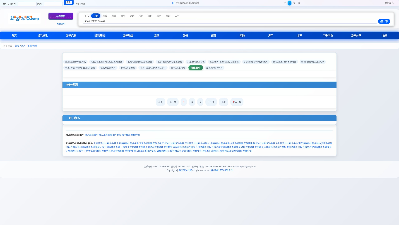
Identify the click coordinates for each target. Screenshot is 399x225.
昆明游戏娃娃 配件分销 (240, 151)
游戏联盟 (128, 35)
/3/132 (237, 102)
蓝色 (290, 3)
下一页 (211, 102)
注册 (78, 4)
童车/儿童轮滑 (178, 67)
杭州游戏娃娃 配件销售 (218, 143)
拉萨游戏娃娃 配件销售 (190, 151)
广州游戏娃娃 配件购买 (173, 143)
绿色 (299, 3)
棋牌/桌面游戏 (128, 67)
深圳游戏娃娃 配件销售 (196, 143)
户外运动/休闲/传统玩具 (256, 61)
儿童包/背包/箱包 (195, 61)
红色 (285, 3)
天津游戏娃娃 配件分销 (150, 143)
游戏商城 (100, 35)
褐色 (294, 3)
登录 (83, 4)
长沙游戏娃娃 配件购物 (207, 147)
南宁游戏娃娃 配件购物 (309, 143)
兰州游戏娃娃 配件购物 (287, 143)
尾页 (223, 102)
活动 (156, 35)
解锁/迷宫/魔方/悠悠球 (312, 61)
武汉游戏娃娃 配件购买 (184, 147)
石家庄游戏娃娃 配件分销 (112, 147)
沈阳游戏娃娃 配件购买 (252, 147)
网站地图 (186, 3)
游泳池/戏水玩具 (214, 67)
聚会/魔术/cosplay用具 (284, 61)
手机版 (179, 3)
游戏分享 (356, 35)
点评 (299, 35)
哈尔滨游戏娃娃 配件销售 (160, 147)
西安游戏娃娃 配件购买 (145, 151)
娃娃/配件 (32, 46)
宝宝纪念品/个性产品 (75, 61)
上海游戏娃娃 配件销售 (127, 143)
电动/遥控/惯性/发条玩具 (139, 61)
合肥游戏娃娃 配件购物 (241, 143)
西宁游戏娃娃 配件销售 (320, 147)
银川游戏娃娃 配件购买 (298, 147)
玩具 (23, 46)
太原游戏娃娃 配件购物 (122, 151)
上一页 (173, 102)
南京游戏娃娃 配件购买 (229, 147)
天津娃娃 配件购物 (131, 134)
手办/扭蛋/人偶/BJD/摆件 (153, 67)
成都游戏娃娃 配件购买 (168, 151)
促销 (185, 35)
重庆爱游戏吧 (185, 170)
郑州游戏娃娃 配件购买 (136, 147)
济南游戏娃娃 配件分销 (77, 151)
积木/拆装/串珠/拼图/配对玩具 (80, 67)
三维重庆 (60, 16)
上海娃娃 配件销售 (112, 134)
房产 (270, 35)
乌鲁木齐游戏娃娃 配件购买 (215, 151)
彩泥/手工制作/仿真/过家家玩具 (106, 61)
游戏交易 (71, 35)
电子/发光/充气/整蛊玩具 (169, 61)
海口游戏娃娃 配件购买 (88, 147)
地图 (384, 35)
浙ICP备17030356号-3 (222, 170)
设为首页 (195, 3)
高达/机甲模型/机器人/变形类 (224, 61)
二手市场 (328, 35)
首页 (14, 35)
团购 (242, 35)
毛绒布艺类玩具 (108, 67)
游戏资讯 (43, 35)
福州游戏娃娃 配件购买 (264, 143)
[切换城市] (61, 24)
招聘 (213, 35)
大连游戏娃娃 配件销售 (275, 147)
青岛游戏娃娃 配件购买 (99, 151)
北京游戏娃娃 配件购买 (105, 143)
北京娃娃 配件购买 (94, 134)
